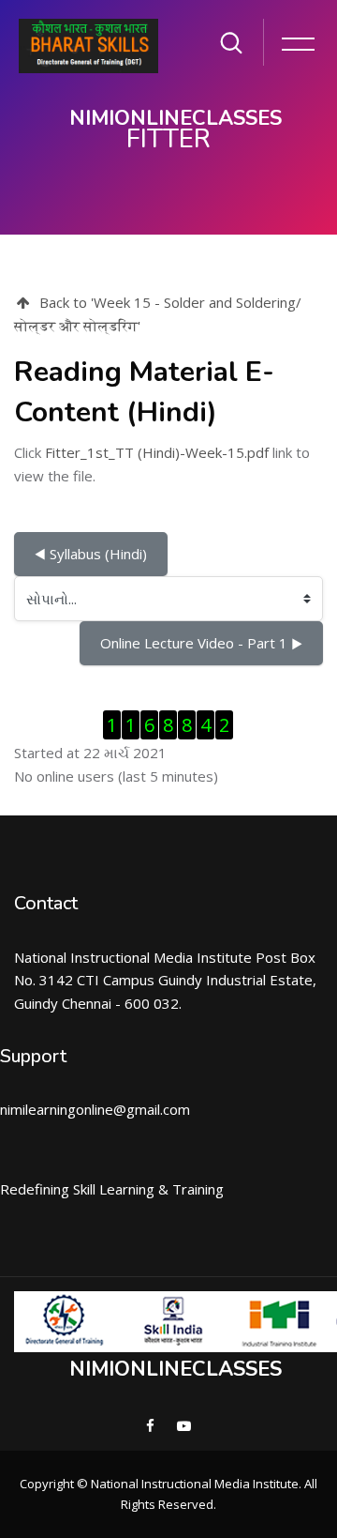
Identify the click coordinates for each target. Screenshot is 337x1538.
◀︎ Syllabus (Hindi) (91, 553)
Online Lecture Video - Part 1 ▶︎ (201, 642)
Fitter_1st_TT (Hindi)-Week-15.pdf (157, 452)
